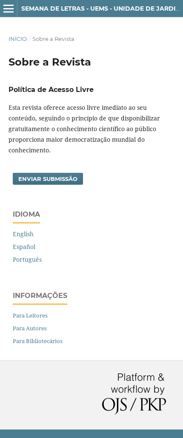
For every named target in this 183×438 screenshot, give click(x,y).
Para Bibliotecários (38, 341)
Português (27, 259)
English (23, 234)
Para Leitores (30, 315)
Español (24, 247)
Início (18, 38)
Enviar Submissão (47, 178)
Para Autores (30, 328)
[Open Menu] (8, 8)
